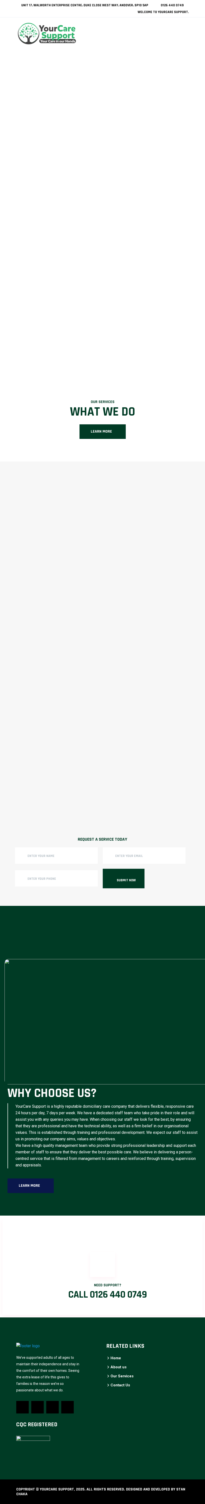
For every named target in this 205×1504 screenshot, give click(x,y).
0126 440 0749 (172, 5)
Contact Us (120, 1385)
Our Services (122, 1376)
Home (115, 1358)
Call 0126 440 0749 (107, 1294)
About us (118, 1367)
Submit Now (126, 880)
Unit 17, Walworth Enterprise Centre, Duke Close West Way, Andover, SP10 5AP (84, 5)
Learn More (101, 431)
